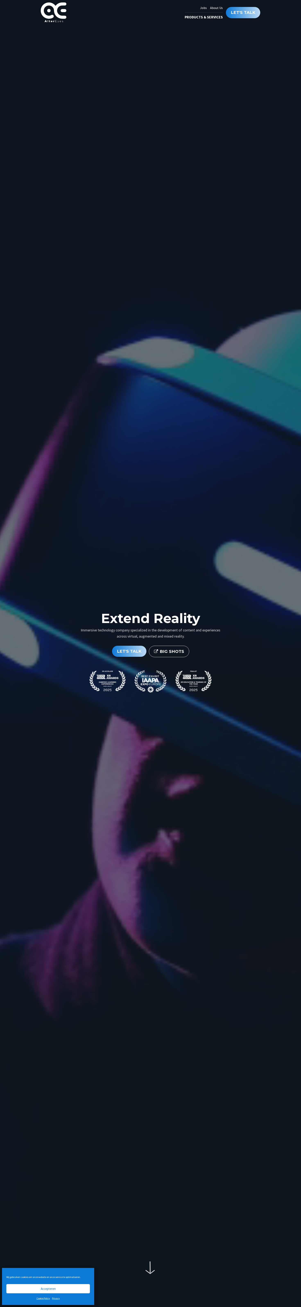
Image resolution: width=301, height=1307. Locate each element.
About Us (216, 8)
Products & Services (204, 17)
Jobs (203, 8)
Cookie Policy (43, 1298)
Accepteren (48, 1289)
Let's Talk (274, 1291)
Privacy (56, 1298)
